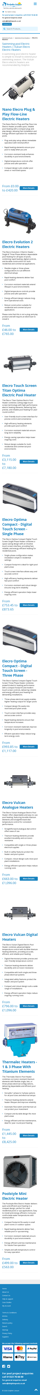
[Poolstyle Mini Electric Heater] (20, 1171)
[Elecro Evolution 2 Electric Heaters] (20, 220)
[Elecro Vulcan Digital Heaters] (20, 912)
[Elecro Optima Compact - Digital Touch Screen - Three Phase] (20, 639)
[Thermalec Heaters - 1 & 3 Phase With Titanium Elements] (20, 1040)
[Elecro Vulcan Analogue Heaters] (20, 780)
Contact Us (7, 24)
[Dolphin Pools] (12, 5)
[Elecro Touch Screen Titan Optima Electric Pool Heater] (20, 363)
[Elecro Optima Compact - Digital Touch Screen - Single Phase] (20, 497)
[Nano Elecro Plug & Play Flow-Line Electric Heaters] (20, 87)
